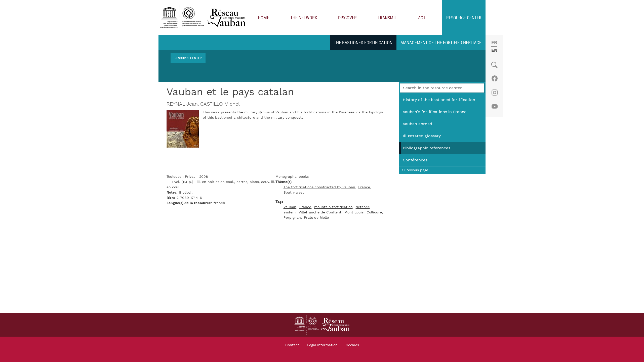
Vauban (290, 207)
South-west (294, 192)
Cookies (352, 345)
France (364, 187)
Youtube (494, 107)
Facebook (494, 78)
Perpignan (292, 217)
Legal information (322, 345)
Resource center (463, 18)
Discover (347, 18)
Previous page (416, 170)
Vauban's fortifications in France (434, 112)
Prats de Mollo (316, 217)
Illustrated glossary (422, 136)
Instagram (494, 92)
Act (421, 18)
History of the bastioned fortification (439, 100)
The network (303, 18)
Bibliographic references (426, 148)
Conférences (415, 160)
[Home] (204, 17)
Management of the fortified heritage (440, 42)
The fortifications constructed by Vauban (319, 187)
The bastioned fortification (363, 42)
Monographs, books (292, 176)
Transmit (387, 18)
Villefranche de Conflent (320, 212)
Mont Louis (354, 212)
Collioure (374, 212)
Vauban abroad (417, 124)
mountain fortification (333, 207)
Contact (292, 345)
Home (263, 18)
